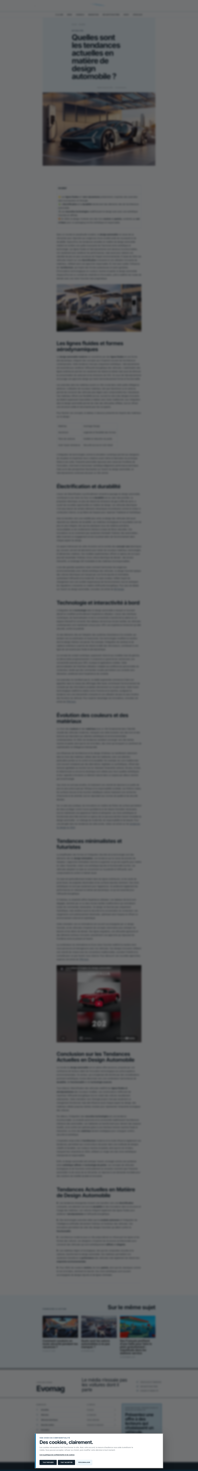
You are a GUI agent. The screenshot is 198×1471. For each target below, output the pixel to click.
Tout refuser (48, 1462)
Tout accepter (66, 1462)
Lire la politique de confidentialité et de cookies (57, 1455)
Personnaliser (84, 1462)
